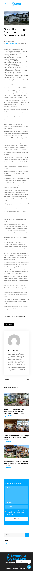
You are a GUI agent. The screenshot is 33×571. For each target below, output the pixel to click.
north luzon (9, 324)
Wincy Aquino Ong (11, 43)
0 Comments (21, 316)
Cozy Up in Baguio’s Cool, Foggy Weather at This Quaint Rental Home (16, 437)
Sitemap (8, 568)
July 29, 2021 (7, 442)
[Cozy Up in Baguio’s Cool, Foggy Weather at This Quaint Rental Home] (16, 425)
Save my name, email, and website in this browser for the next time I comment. (17, 512)
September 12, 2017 (9, 316)
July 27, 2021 (7, 468)
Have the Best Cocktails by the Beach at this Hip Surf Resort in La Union (16, 463)
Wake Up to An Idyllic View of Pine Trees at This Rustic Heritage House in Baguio (15, 411)
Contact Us (12, 567)
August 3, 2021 (8, 416)
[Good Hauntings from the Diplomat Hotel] (16, 340)
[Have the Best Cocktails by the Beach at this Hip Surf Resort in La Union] (16, 451)
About (4, 567)
